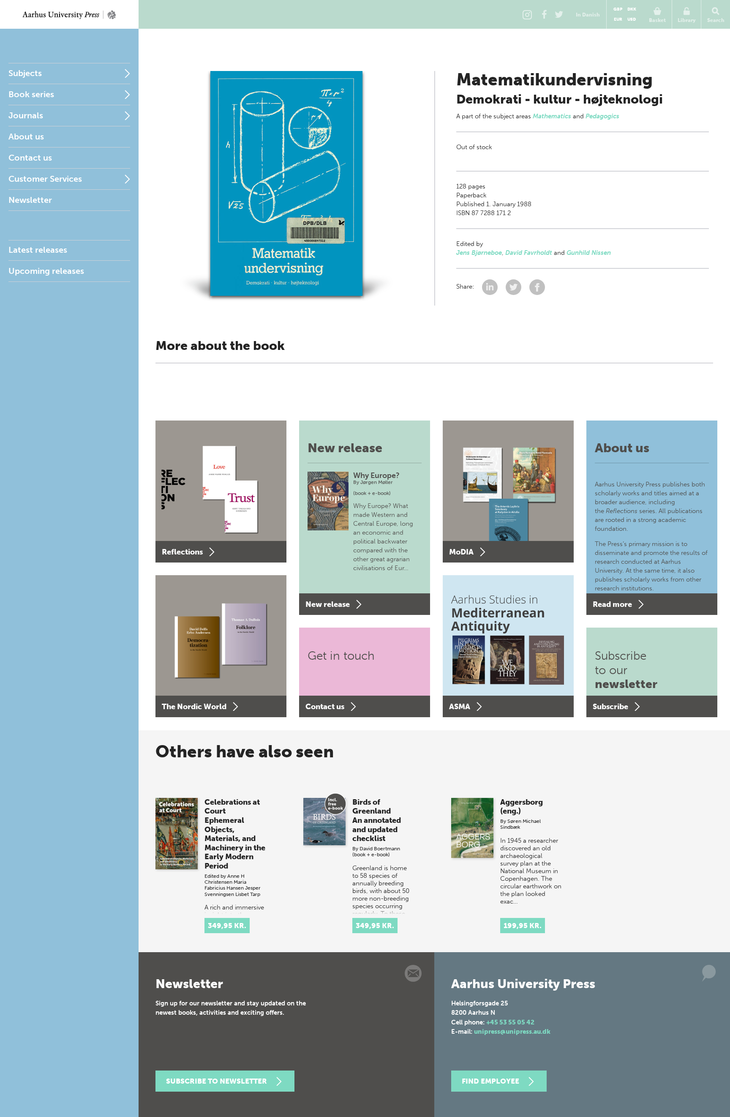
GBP (617, 9)
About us (26, 136)
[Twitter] (559, 14)
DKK (631, 9)
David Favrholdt (528, 253)
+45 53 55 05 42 (510, 1022)
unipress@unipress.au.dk (512, 1031)
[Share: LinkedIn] (490, 286)
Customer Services (45, 179)
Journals (25, 115)
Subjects (25, 73)
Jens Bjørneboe (479, 253)
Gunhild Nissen (589, 253)
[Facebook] (544, 14)
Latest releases (37, 250)
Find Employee (490, 1081)
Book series (31, 94)
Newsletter (30, 200)
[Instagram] (527, 14)
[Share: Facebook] (537, 286)
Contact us (30, 158)
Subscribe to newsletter (216, 1081)
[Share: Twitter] (514, 286)
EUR (618, 19)
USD (631, 19)
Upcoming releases (46, 271)
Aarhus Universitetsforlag (69, 14)
